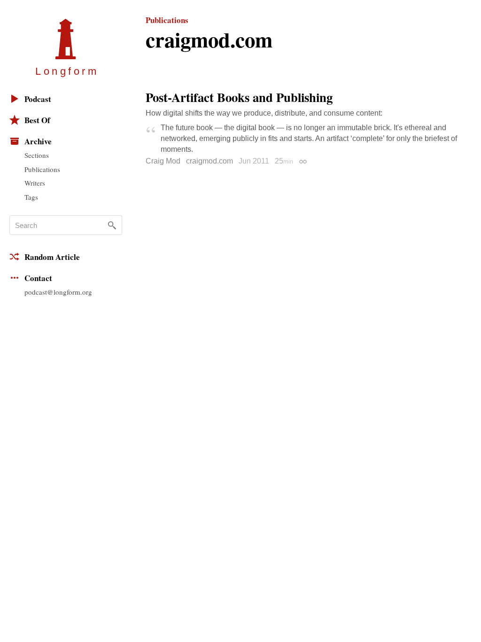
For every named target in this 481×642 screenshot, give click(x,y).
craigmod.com (209, 161)
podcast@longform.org (58, 292)
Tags (31, 197)
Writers (34, 183)
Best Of (37, 120)
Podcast (37, 99)
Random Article (52, 257)
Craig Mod (163, 161)
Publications (42, 169)
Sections (36, 155)
